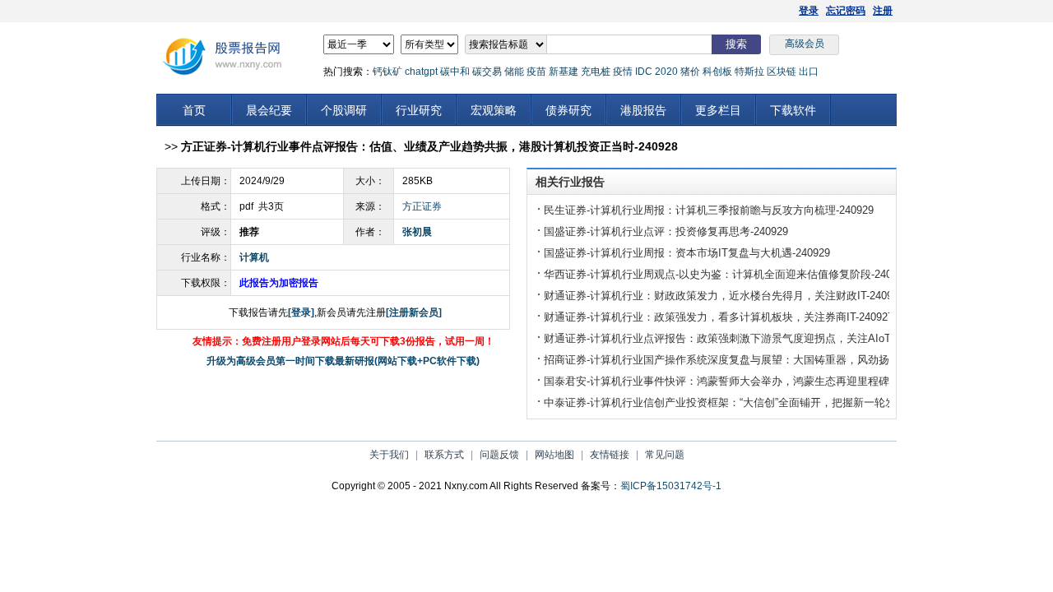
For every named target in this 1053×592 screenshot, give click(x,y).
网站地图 (554, 454)
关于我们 (389, 454)
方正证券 (422, 206)
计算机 (254, 257)
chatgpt (421, 71)
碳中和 (455, 71)
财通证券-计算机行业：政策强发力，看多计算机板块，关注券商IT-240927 (718, 317)
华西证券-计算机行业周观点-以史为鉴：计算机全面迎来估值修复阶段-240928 (726, 274)
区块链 (781, 71)
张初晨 (417, 232)
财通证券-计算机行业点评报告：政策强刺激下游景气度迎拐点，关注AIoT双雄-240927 (747, 338)
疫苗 (536, 71)
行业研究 (419, 110)
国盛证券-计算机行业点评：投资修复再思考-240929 (666, 231)
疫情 (623, 71)
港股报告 (643, 110)
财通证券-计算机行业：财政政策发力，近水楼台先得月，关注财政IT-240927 (724, 295)
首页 (194, 110)
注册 (883, 10)
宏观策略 (494, 110)
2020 (666, 71)
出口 (809, 71)
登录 (809, 10)
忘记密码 (845, 10)
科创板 (717, 71)
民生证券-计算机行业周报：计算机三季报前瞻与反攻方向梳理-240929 (709, 210)
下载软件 (793, 110)
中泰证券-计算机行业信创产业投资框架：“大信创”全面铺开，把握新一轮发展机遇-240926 (755, 402)
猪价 (690, 71)
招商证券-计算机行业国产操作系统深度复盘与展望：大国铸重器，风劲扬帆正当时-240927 (757, 360)
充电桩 (595, 71)
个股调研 (344, 110)
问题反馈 (499, 454)
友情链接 (609, 454)
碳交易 (487, 71)
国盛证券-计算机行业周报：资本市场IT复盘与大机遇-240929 (687, 253)
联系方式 (444, 454)
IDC (643, 71)
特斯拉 (749, 71)
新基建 (563, 71)
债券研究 (568, 110)
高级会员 (804, 43)
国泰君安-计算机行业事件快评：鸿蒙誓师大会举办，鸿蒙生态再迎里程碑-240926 (735, 381)
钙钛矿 (387, 71)
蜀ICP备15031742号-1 (670, 486)
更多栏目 (718, 110)
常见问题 (664, 454)
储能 (514, 71)
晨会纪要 (269, 110)
